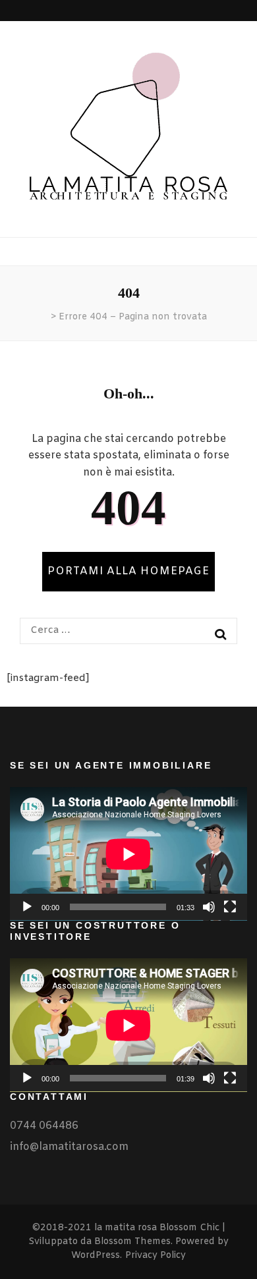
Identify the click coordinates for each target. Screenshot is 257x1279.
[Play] (27, 906)
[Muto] (208, 906)
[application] (128, 854)
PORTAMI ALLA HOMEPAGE (128, 571)
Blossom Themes (132, 1242)
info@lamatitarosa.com (69, 1147)
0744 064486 (44, 1126)
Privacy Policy (155, 1255)
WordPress (95, 1255)
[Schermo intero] (230, 906)
